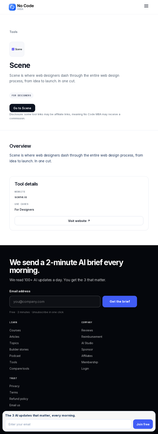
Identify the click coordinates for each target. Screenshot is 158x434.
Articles (14, 336)
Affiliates (87, 355)
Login (85, 368)
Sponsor (87, 349)
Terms (13, 392)
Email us (14, 405)
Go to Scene (22, 108)
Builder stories (19, 349)
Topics (14, 343)
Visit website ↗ (79, 221)
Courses (15, 330)
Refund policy (18, 398)
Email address (19, 291)
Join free (143, 424)
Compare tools (19, 368)
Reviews (87, 330)
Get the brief (120, 301)
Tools (13, 32)
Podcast (14, 355)
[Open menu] (146, 8)
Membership (89, 362)
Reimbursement (91, 336)
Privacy (14, 386)
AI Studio (87, 343)
